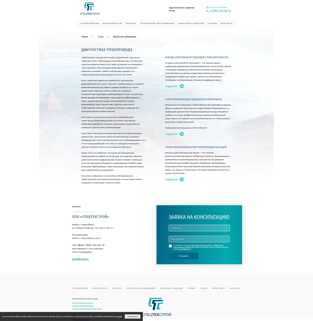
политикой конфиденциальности (198, 245)
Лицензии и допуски (191, 23)
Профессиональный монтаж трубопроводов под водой (196, 147)
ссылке (119, 316)
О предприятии (89, 23)
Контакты (227, 23)
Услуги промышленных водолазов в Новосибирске (193, 99)
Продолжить (132, 316)
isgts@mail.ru (80, 259)
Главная (84, 36)
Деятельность (111, 23)
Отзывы (212, 23)
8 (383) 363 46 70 (220, 11)
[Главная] (90, 8)
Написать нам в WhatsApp (218, 7)
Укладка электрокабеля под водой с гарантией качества (196, 57)
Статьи (100, 36)
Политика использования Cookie (82, 306)
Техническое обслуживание (157, 23)
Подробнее (171, 86)
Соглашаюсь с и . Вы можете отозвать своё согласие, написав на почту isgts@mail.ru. (200, 247)
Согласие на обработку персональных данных (87, 309)
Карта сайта (218, 288)
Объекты (131, 23)
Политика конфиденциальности (82, 303)
